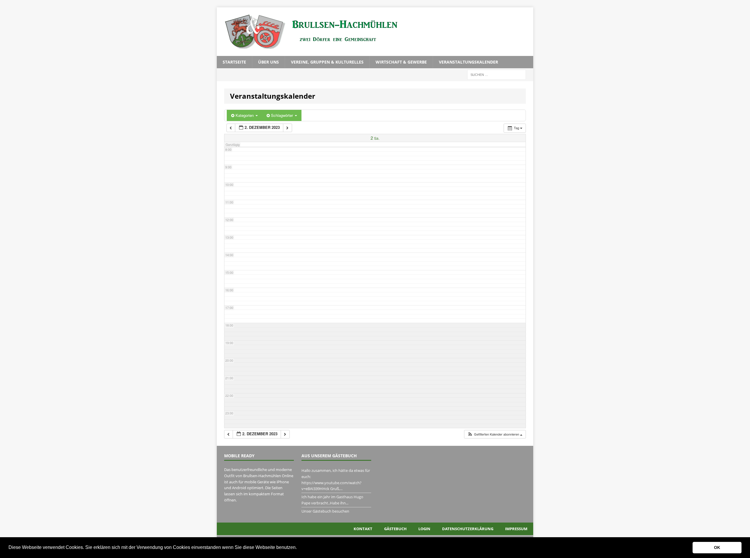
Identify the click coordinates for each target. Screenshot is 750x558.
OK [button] (717, 547)
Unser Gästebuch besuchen (325, 511)
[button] (299, 548)
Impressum (516, 528)
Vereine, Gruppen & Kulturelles (327, 62)
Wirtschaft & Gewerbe (401, 62)
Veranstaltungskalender (468, 62)
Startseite (234, 62)
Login (424, 528)
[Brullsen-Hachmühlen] (375, 31)
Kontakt (363, 528)
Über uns (268, 62)
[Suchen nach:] (496, 74)
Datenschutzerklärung (467, 528)
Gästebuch (395, 528)
